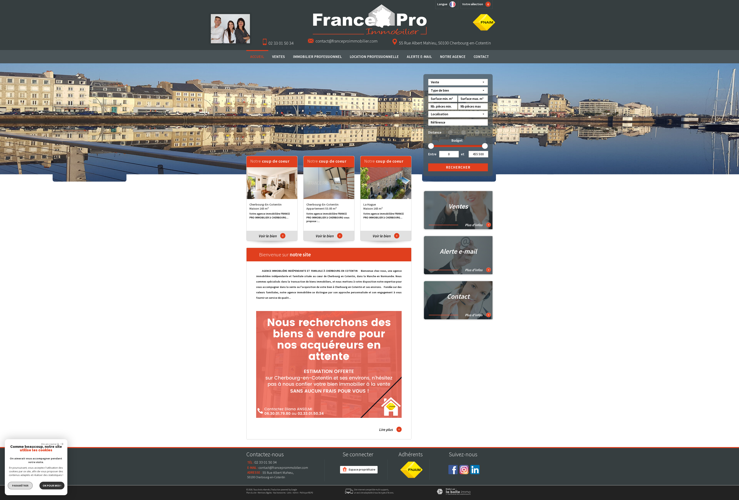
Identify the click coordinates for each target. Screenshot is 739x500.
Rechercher (458, 167)
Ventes (278, 56)
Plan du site (251, 492)
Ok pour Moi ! (52, 485)
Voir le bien (271, 235)
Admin (295, 492)
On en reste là (50, 444)
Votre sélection (472, 4)
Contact (481, 56)
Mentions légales (265, 492)
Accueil (257, 56)
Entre (432, 154)
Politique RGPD (306, 492)
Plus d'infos (477, 224)
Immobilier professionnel (317, 56)
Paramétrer (20, 485)
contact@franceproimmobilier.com (347, 41)
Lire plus (389, 429)
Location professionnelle (374, 56)
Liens (289, 492)
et (462, 154)
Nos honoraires (279, 492)
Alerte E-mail (419, 56)
